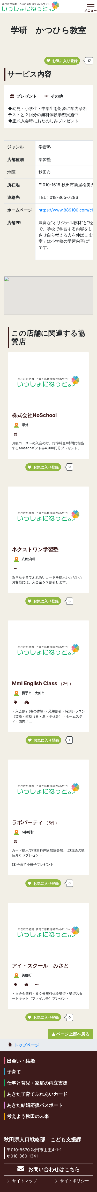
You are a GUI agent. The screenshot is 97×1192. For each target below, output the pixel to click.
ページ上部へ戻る (72, 1033)
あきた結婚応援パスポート (35, 1105)
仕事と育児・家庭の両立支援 (37, 1083)
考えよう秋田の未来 (28, 1116)
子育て (14, 1072)
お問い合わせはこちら (54, 1169)
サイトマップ (24, 1180)
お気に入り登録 (65, 60)
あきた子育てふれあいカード (37, 1094)
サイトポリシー (74, 1180)
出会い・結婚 (21, 1060)
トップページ (26, 1045)
